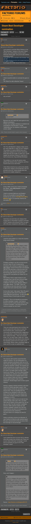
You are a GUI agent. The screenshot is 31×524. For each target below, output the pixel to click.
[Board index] (14, 7)
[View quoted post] (17, 115)
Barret (2, 426)
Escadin (2, 228)
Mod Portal (26, 2)
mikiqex (6, 176)
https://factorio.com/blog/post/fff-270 (17, 502)
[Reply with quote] (26, 40)
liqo (2, 38)
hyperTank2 (3, 85)
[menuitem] (6, 18)
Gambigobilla (4, 316)
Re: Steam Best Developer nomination (12, 74)
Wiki (20, 2)
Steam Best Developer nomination (13, 27)
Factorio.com (5, 2)
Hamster (3, 67)
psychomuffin (4, 136)
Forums (14, 2)
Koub (2, 102)
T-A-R (5, 348)
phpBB (11, 520)
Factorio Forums (13, 13)
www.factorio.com (6, 15)
